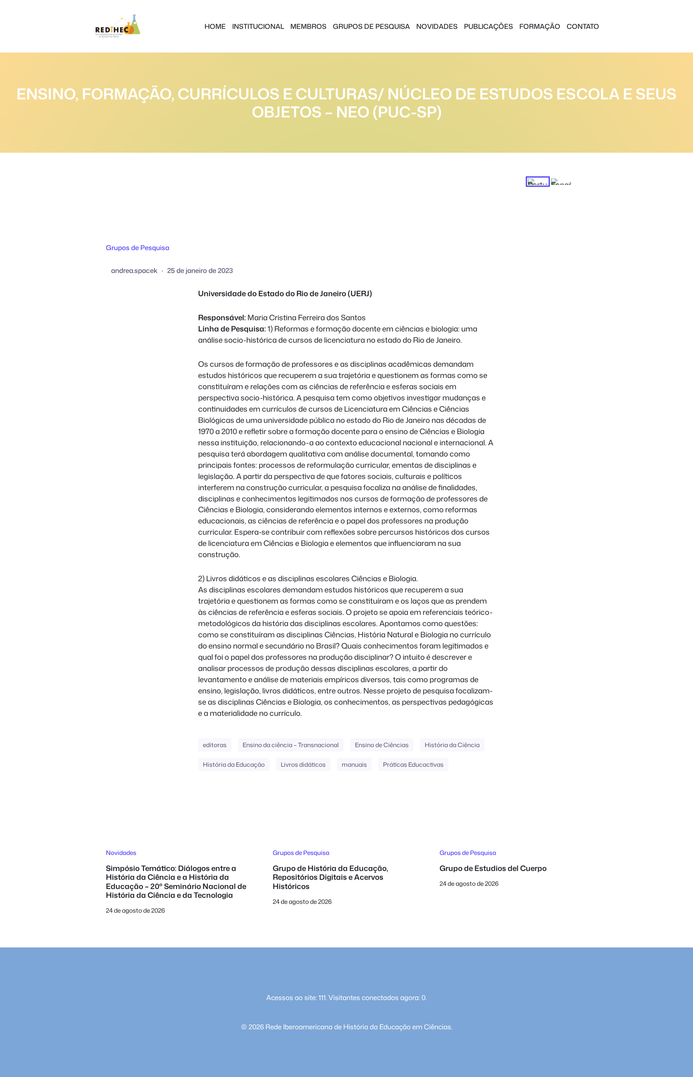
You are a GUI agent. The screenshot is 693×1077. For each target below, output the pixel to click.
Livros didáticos (303, 764)
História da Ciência (452, 744)
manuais (354, 764)
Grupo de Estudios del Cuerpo (493, 868)
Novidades (121, 852)
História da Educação (234, 764)
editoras (215, 744)
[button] (538, 181)
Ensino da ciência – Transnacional (291, 744)
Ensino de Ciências (382, 744)
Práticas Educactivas (413, 764)
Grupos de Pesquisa (137, 247)
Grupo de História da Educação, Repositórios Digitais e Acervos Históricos (330, 877)
